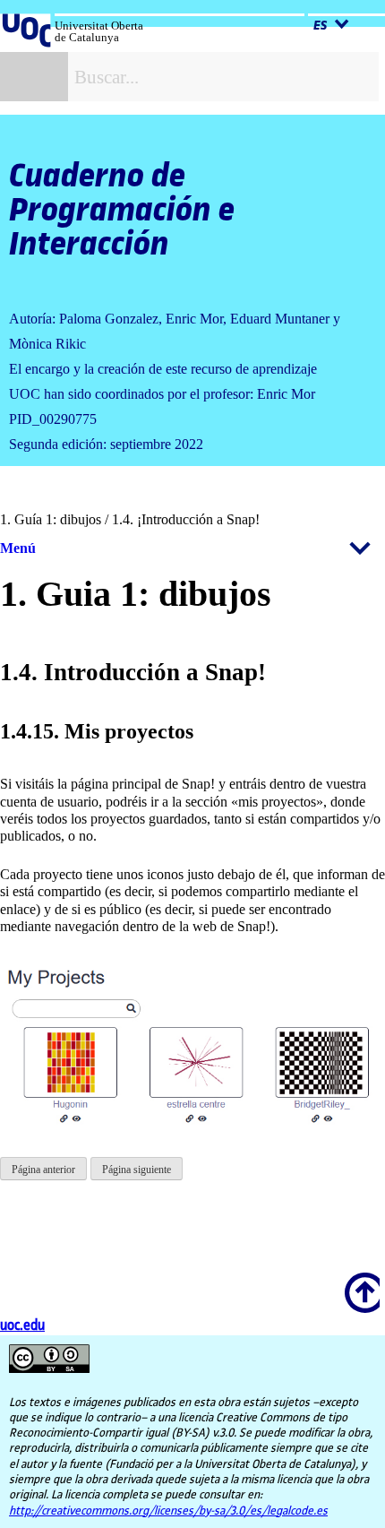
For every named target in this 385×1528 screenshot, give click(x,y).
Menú (18, 548)
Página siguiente (136, 1169)
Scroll (359, 1280)
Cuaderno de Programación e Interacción (122, 211)
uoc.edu (22, 1326)
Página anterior (43, 1169)
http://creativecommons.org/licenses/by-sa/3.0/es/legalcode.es (168, 1511)
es (321, 26)
